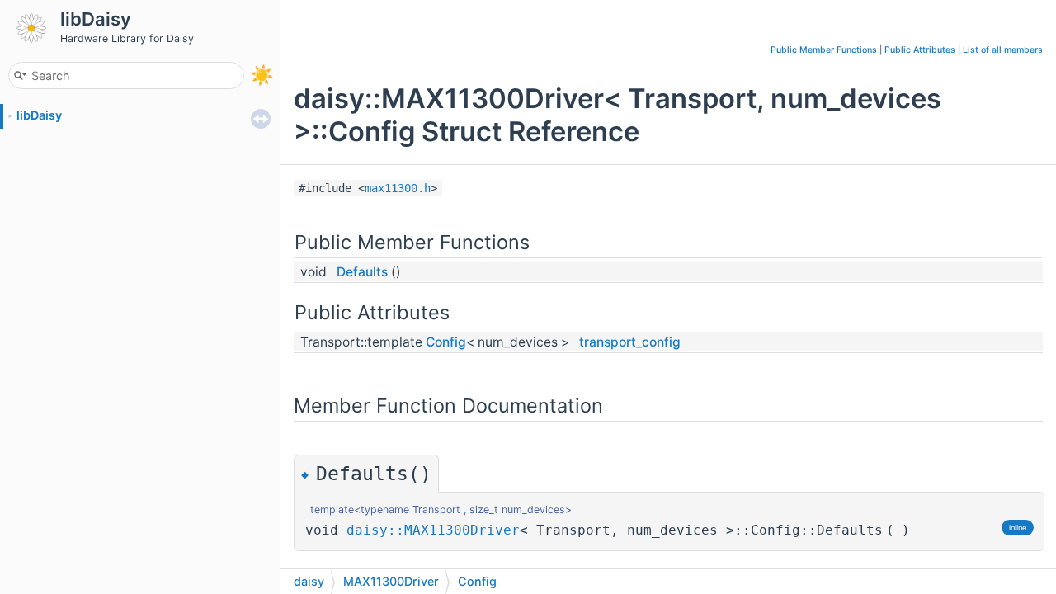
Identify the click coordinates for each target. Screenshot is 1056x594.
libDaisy (39, 115)
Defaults (362, 272)
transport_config (630, 342)
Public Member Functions (824, 50)
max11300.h (398, 188)
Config (446, 342)
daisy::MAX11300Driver (433, 530)
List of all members (1003, 50)
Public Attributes (919, 50)
